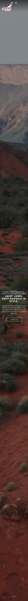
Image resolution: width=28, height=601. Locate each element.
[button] (14, 319)
